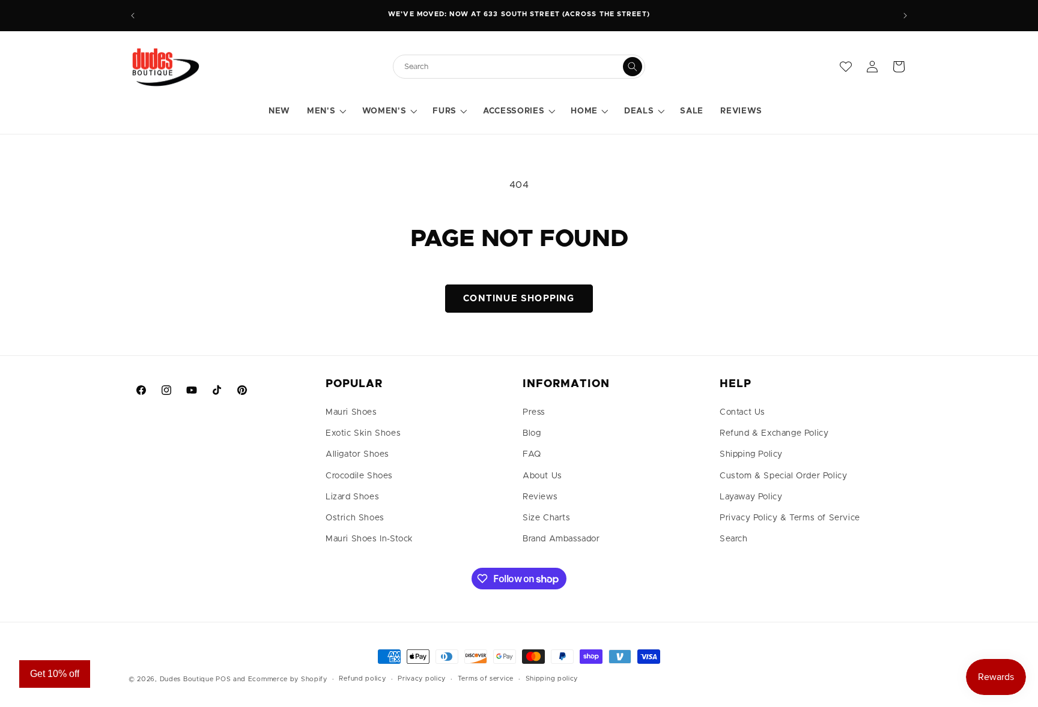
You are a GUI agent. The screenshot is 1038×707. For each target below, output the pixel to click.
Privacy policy (422, 678)
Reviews (540, 497)
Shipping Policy (751, 454)
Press (534, 412)
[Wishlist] (846, 66)
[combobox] (513, 66)
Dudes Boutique (187, 679)
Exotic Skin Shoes (363, 433)
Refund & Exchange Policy (774, 433)
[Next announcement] (905, 15)
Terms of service (486, 678)
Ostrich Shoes (355, 518)
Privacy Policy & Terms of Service (790, 518)
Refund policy (362, 678)
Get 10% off (54, 674)
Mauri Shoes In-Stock (369, 539)
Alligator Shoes (357, 454)
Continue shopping (518, 298)
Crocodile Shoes (359, 476)
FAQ (532, 454)
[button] (326, 111)
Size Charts (547, 518)
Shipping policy (552, 678)
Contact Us (742, 412)
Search (734, 539)
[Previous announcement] (133, 15)
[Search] (632, 66)
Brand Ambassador (561, 539)
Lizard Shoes (352, 497)
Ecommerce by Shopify (287, 679)
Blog (532, 433)
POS (223, 679)
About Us (542, 476)
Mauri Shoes (351, 412)
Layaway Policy (751, 497)
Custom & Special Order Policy (783, 476)
